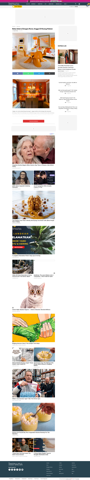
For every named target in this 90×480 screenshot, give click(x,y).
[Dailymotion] (77, 6)
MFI (65, 85)
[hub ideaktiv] (79, 3)
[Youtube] (75, 6)
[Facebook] (70, 6)
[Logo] (14, 3)
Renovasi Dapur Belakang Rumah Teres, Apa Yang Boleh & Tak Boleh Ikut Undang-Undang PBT (67, 108)
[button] (75, 3)
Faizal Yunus (15, 30)
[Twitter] (73, 6)
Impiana (13, 26)
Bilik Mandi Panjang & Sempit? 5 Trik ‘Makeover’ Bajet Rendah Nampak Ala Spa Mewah (68, 99)
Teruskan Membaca (33, 121)
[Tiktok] (74, 6)
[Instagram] (71, 6)
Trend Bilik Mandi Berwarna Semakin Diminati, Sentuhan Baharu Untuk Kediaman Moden (67, 67)
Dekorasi (18, 26)
